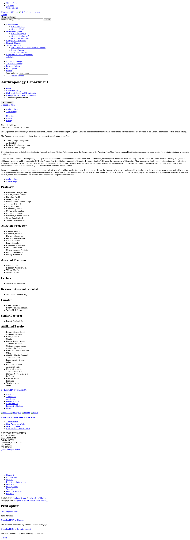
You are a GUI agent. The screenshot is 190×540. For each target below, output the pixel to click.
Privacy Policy (12, 487)
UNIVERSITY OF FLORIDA (13, 390)
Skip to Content (12, 3)
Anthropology (12, 109)
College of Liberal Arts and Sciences (21, 95)
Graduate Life (12, 404)
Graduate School (18, 27)
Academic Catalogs (14, 61)
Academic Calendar (14, 64)
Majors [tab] (9, 118)
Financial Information (20, 52)
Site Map (10, 494)
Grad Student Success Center (18, 429)
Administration (12, 422)
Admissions (11, 397)
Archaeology (11, 111)
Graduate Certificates (20, 38)
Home (8, 88)
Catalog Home (12, 8)
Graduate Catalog (13, 91)
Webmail (9, 489)
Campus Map (11, 477)
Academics (10, 399)
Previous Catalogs (13, 66)
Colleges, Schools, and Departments (21, 93)
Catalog (4, 14)
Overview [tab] (10, 116)
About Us (10, 394)
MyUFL (9, 480)
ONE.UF (10, 484)
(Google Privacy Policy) (38, 500)
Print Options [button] (11, 68)
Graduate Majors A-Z (20, 36)
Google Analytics (21, 500)
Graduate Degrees (18, 34)
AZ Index (10, 5)
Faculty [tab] (9, 121)
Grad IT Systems (13, 426)
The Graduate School (15, 76)
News (8, 408)
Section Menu (7, 102)
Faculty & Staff (12, 401)
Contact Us (10, 475)
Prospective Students (14, 406)
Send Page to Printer (9, 511)
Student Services (18, 50)
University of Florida (37, 498)
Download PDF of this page (12, 520)
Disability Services (13, 491)
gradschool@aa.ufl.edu (10, 449)
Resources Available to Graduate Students (28, 48)
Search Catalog (7, 20)
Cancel (4, 538)
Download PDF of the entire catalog (16, 529)
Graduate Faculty (18, 29)
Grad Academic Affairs (15, 424)
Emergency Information (16, 482)
